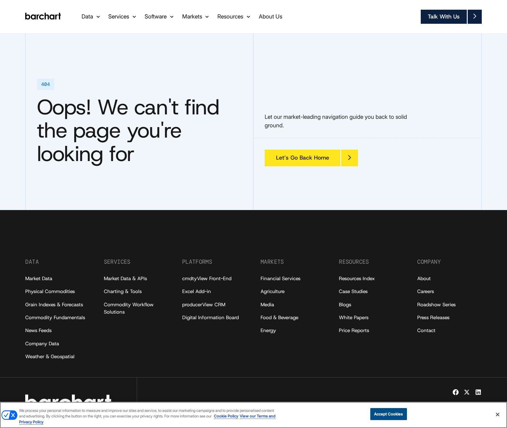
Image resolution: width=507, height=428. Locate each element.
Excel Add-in (196, 291)
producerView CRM (203, 304)
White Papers (354, 317)
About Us (270, 16)
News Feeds (38, 330)
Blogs (345, 304)
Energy (268, 330)
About (424, 278)
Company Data (42, 343)
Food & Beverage (279, 317)
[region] (253, 415)
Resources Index (357, 278)
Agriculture (273, 291)
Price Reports (354, 330)
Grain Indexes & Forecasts (54, 304)
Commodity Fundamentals (55, 317)
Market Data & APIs (125, 278)
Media (267, 304)
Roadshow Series (436, 304)
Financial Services (280, 278)
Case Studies (353, 291)
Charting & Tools (123, 291)
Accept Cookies (388, 414)
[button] (92, 17)
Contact (426, 330)
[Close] (497, 414)
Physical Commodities (50, 291)
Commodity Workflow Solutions (129, 308)
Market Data (38, 278)
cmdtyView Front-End (206, 278)
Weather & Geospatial (50, 356)
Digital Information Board (210, 317)
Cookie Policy (226, 416)
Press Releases (433, 317)
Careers (425, 291)
